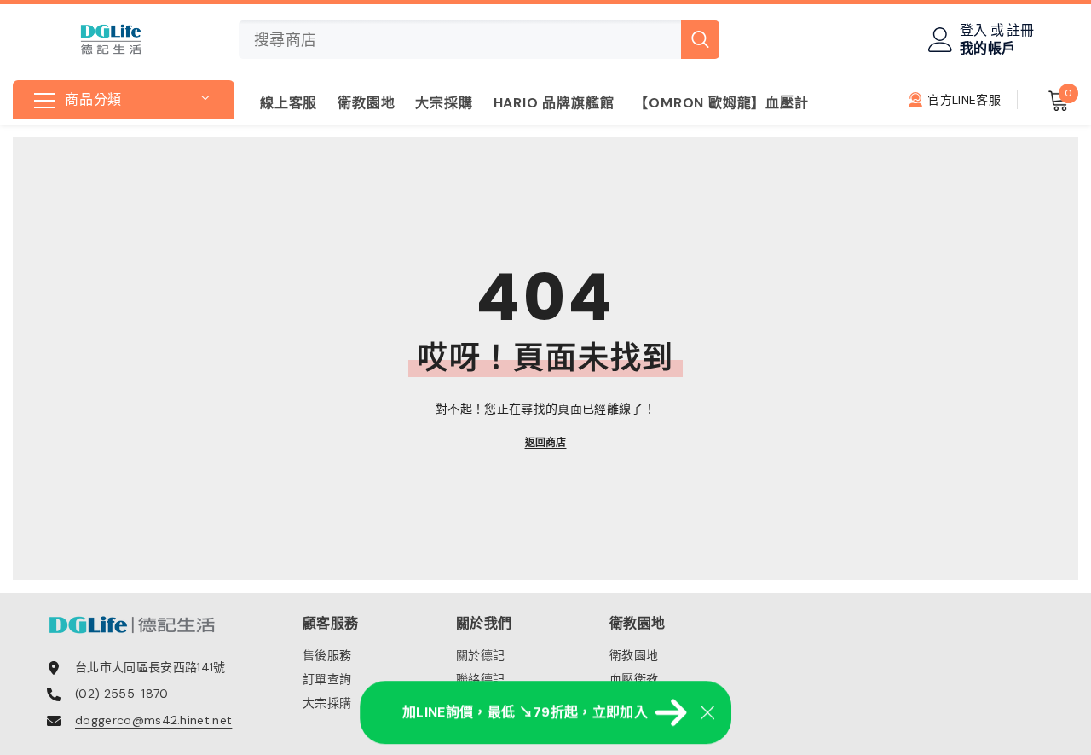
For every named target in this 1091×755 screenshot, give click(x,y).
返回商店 (546, 443)
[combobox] (460, 39)
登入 (974, 31)
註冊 (1021, 31)
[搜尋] (479, 39)
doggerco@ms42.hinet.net (153, 720)
